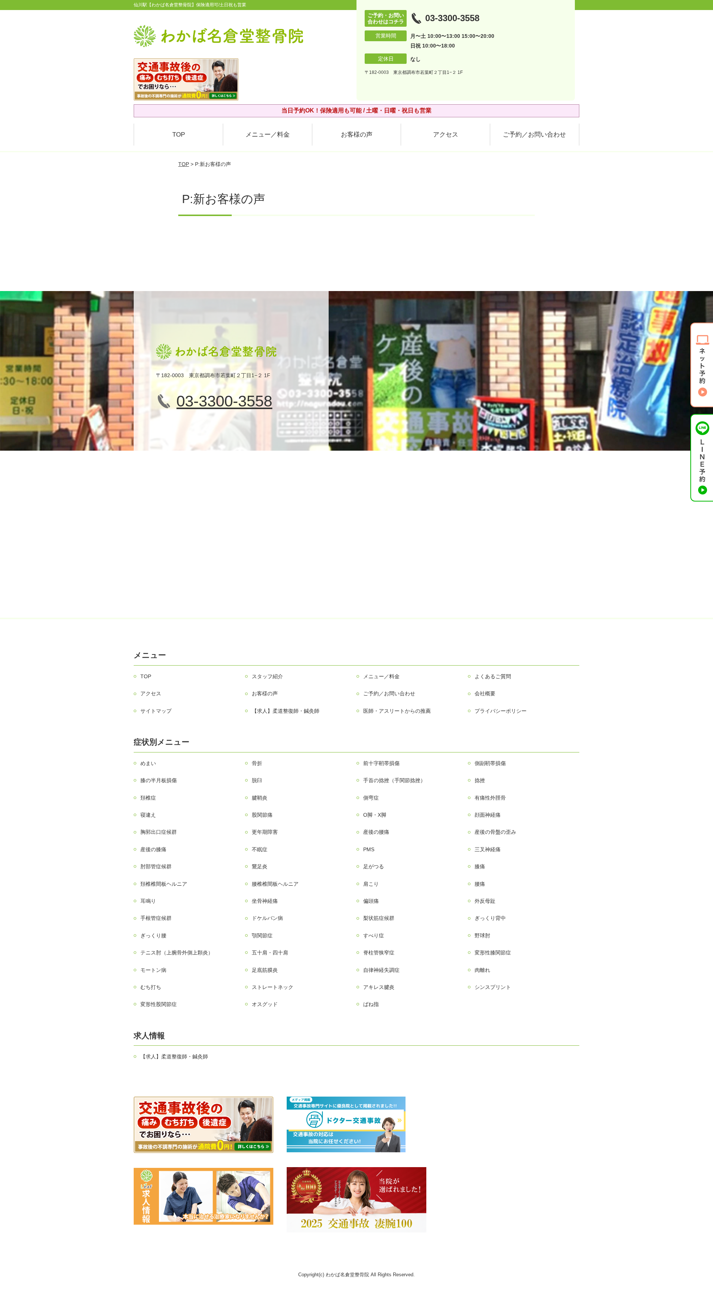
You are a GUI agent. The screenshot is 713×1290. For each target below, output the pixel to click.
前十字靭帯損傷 (381, 763)
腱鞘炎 (259, 798)
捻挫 (480, 780)
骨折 (257, 763)
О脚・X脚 (374, 815)
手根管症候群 (156, 918)
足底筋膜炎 (265, 970)
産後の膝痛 (153, 849)
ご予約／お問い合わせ (534, 134)
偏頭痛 (371, 901)
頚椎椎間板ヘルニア (163, 884)
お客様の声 (356, 134)
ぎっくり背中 (490, 918)
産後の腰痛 (376, 832)
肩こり (371, 884)
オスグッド (265, 1004)
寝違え (148, 815)
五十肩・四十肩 (270, 953)
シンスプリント (493, 987)
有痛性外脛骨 (490, 798)
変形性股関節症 (158, 1004)
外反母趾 (485, 901)
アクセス (445, 134)
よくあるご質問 (493, 676)
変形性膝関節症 (493, 953)
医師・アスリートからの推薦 (397, 711)
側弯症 (371, 798)
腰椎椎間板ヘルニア (275, 884)
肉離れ (482, 970)
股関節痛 (262, 815)
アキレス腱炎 (378, 987)
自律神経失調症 (381, 970)
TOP (178, 134)
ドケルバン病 (267, 918)
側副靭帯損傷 (490, 763)
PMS (368, 849)
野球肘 (482, 935)
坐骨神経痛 (265, 901)
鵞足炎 (259, 866)
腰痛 (480, 884)
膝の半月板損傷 (158, 780)
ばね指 (371, 1004)
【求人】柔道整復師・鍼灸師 (285, 711)
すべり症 (373, 935)
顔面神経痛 (488, 815)
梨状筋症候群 (378, 918)
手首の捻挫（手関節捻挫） (394, 780)
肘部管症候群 (156, 866)
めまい (148, 763)
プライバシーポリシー (501, 711)
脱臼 (257, 780)
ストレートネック (272, 987)
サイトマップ (156, 711)
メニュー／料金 (267, 134)
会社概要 (485, 693)
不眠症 (259, 849)
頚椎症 (148, 798)
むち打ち (150, 987)
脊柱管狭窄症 (378, 953)
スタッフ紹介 (267, 676)
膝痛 (480, 866)
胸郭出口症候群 (158, 832)
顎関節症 (262, 935)
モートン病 (153, 970)
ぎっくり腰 (153, 935)
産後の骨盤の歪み (495, 832)
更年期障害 (265, 832)
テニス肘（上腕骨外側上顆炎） (176, 953)
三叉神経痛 (488, 849)
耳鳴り (148, 901)
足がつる (373, 866)
